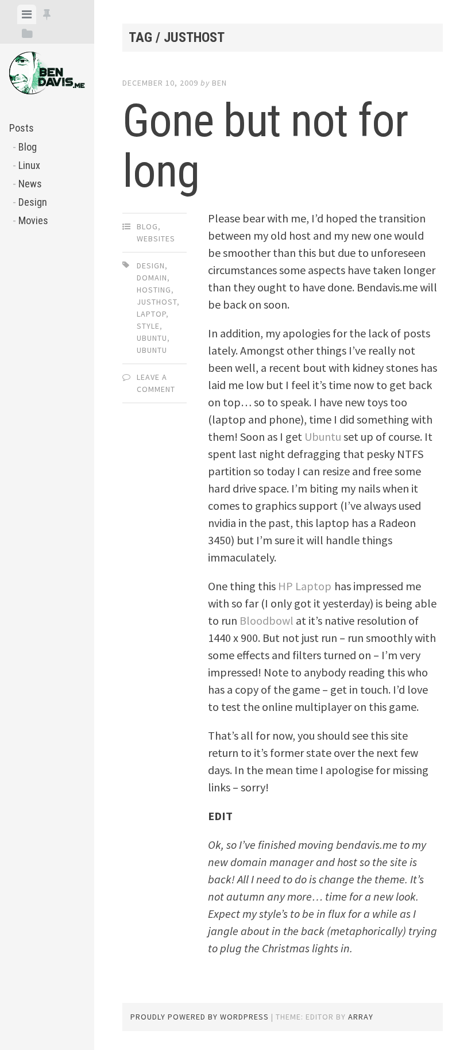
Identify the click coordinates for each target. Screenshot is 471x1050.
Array (360, 1016)
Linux (29, 165)
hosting (154, 289)
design (151, 265)
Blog (27, 147)
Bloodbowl (267, 620)
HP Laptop (304, 586)
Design (32, 202)
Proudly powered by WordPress (199, 1016)
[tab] (26, 14)
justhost (157, 302)
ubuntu (152, 350)
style (148, 326)
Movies (33, 220)
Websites (156, 238)
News (30, 184)
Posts (21, 128)
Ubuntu (152, 338)
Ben (219, 83)
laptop (151, 314)
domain (152, 277)
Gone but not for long (265, 146)
